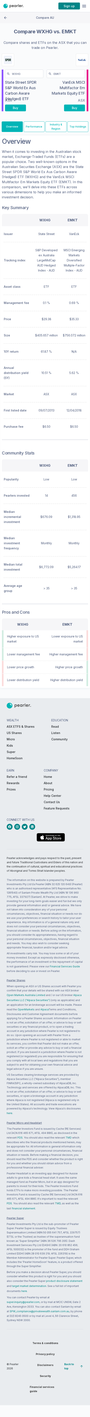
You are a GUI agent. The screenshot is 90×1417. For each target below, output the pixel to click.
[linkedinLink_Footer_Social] (33, 827)
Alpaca (44, 1009)
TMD (69, 1137)
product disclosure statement (64, 1281)
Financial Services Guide (65, 966)
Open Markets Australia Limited (26, 995)
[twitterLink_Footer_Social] (25, 827)
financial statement (23, 1208)
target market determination (29, 1286)
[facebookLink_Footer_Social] (10, 827)
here (9, 1113)
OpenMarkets (26, 1009)
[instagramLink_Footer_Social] (18, 827)
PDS (20, 1137)
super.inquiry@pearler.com (23, 1302)
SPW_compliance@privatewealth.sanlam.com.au (39, 1311)
